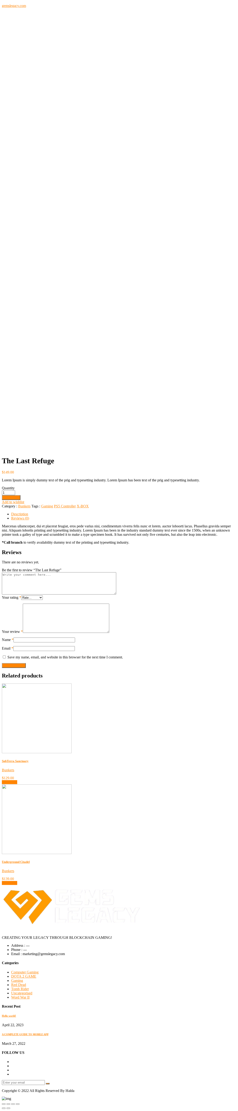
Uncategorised (21, 993)
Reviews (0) (20, 518)
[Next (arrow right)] (8, 1108)
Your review (12, 632)
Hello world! (9, 1015)
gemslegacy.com (14, 6)
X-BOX (83, 506)
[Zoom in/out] (18, 1104)
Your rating (11, 597)
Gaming (47, 506)
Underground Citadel (16, 862)
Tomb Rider (20, 989)
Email (7, 648)
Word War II (20, 997)
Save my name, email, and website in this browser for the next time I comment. (65, 657)
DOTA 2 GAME (23, 976)
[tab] (123, 514)
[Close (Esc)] (4, 1104)
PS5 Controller (65, 506)
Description (19, 514)
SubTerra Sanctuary (15, 761)
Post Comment (14, 665)
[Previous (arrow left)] (4, 1108)
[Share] (8, 1104)
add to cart (9, 782)
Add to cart (11, 497)
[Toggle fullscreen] (13, 1104)
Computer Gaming (25, 972)
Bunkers (24, 506)
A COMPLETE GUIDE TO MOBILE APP (25, 1034)
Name (7, 640)
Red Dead (18, 985)
